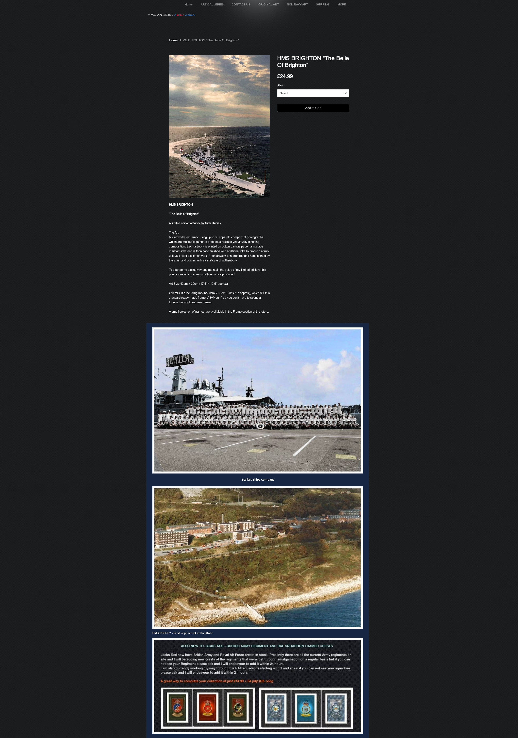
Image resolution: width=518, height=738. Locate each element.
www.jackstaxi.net (160, 14)
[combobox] (313, 93)
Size (280, 85)
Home (173, 40)
